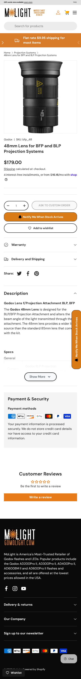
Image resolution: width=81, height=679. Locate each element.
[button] (67, 12)
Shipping (9, 169)
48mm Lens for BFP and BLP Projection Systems (30, 55)
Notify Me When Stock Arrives (43, 217)
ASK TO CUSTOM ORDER (54, 205)
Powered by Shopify (34, 669)
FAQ (74, 2)
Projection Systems (25, 53)
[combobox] (33, 26)
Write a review (40, 497)
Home (7, 53)
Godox (8, 139)
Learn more (28, 2)
